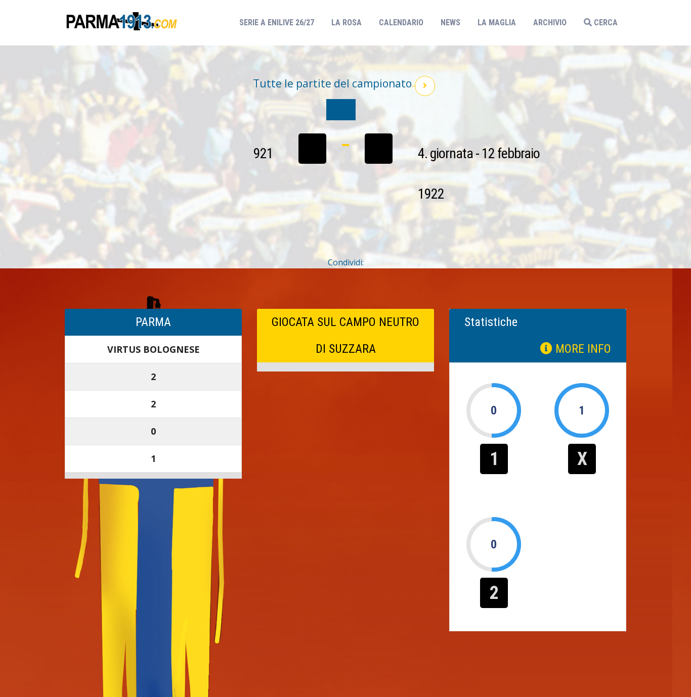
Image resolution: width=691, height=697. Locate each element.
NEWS (450, 22)
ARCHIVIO (550, 22)
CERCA (605, 22)
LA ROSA (346, 22)
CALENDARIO (401, 22)
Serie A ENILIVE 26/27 (279, 22)
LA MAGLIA (497, 22)
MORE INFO (581, 349)
